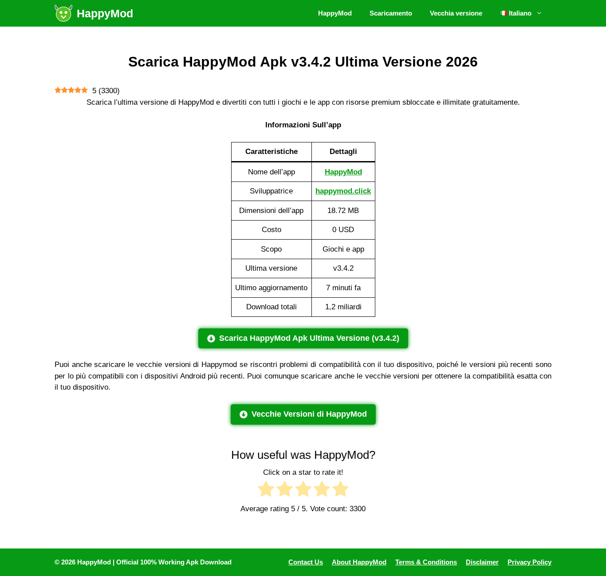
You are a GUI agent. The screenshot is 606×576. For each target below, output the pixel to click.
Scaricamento (391, 13)
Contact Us (305, 562)
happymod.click (343, 191)
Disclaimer (482, 562)
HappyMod (105, 13)
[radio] (266, 491)
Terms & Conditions (426, 562)
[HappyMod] (63, 13)
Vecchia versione (456, 13)
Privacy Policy (529, 562)
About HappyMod (359, 562)
